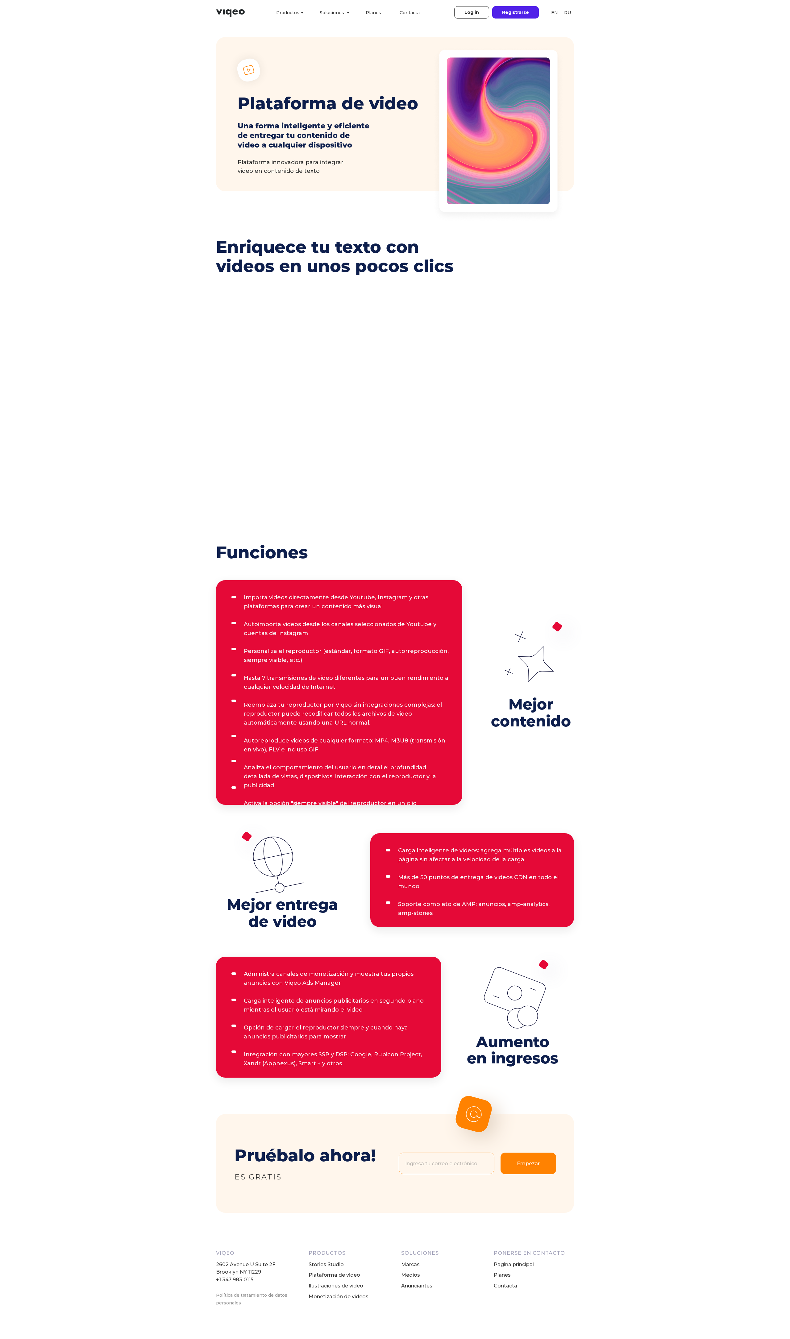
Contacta (505, 1286)
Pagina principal (514, 1264)
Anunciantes (416, 1286)
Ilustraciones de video (336, 1286)
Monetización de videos (338, 1296)
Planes (502, 1275)
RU (567, 12)
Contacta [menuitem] (410, 12)
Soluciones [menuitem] (332, 12)
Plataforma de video (334, 1275)
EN (554, 12)
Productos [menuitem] (287, 12)
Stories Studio (326, 1264)
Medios (410, 1275)
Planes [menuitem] (373, 12)
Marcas (410, 1264)
